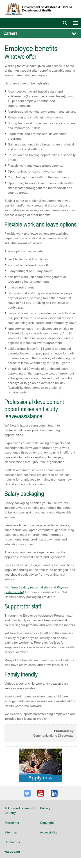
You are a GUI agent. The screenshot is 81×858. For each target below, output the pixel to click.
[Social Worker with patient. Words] (40, 765)
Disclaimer (11, 822)
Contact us (12, 842)
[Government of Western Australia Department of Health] (40, 2)
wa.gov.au (12, 851)
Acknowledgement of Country (19, 810)
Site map (10, 832)
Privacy (45, 808)
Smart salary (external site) (30, 587)
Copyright (47, 822)
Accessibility (48, 832)
